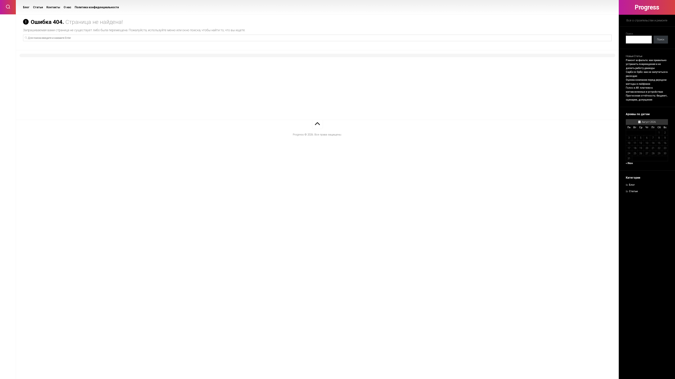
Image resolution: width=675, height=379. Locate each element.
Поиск (629, 33)
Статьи (633, 191)
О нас (67, 7)
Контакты (53, 7)
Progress (647, 7)
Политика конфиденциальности (97, 7)
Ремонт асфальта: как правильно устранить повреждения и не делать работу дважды (646, 64)
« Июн (629, 163)
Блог (632, 184)
